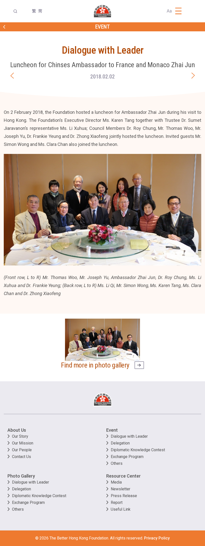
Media (116, 482)
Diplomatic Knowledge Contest (138, 449)
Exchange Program (127, 456)
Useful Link (120, 509)
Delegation (120, 443)
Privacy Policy (157, 538)
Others (116, 463)
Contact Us (21, 456)
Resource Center (123, 476)
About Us (17, 430)
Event (112, 430)
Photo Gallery (21, 476)
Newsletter (120, 489)
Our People (22, 449)
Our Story (20, 436)
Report (116, 502)
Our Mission (22, 443)
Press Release (124, 495)
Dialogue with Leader (129, 436)
